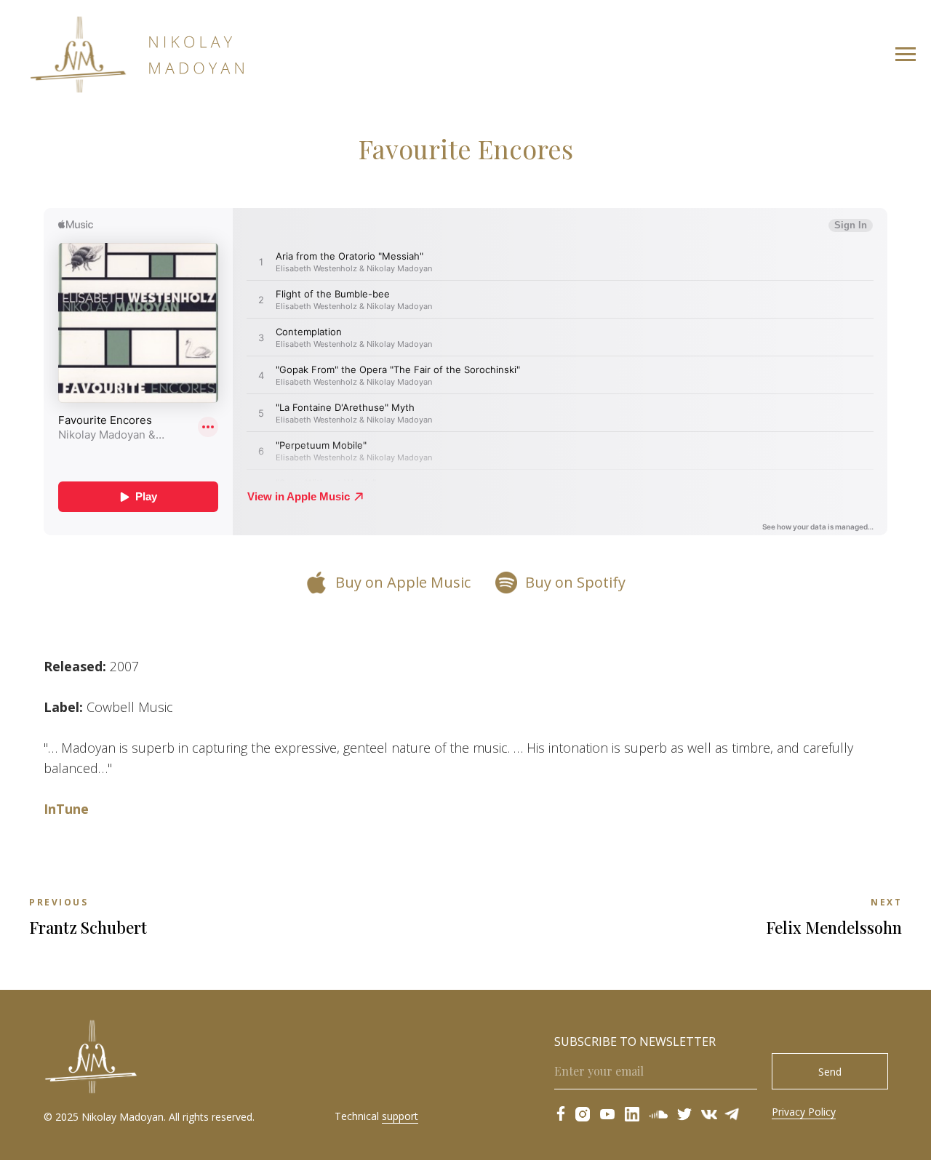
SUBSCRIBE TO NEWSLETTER (635, 1041)
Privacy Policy (804, 1112)
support (400, 1116)
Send (830, 1072)
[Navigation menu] (905, 54)
